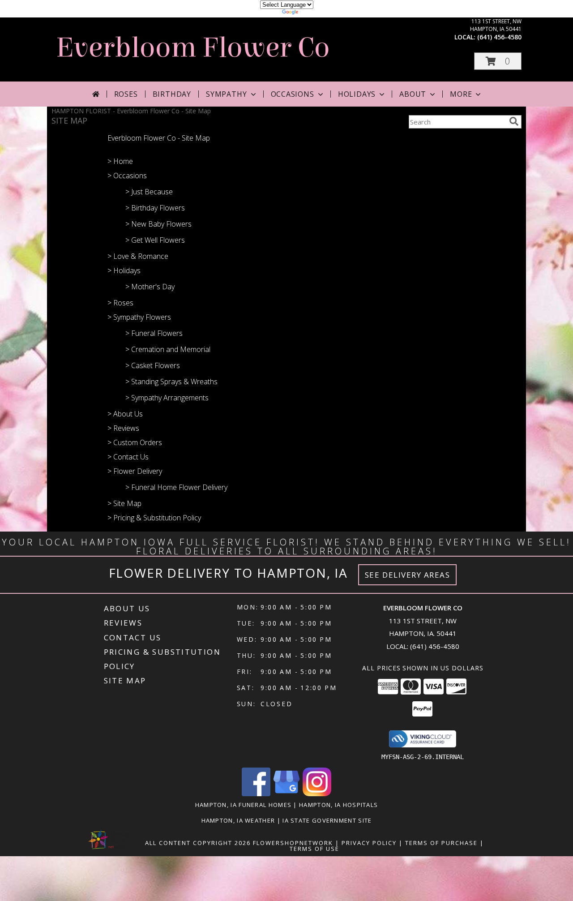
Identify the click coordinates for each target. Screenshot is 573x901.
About (412, 94)
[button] (498, 61)
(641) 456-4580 (499, 37)
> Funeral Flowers (154, 333)
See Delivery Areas (407, 575)
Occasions (292, 94)
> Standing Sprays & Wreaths (171, 381)
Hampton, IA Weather (238, 820)
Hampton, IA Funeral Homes (243, 805)
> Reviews (123, 428)
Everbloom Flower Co (193, 47)
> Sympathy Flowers (139, 317)
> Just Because (149, 192)
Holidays (357, 94)
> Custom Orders (134, 442)
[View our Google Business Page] (286, 793)
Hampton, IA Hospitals (338, 805)
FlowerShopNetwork (293, 843)
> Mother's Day (150, 287)
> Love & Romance (137, 256)
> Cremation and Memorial (167, 349)
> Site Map (124, 503)
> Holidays (124, 270)
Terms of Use (314, 849)
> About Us (125, 414)
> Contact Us (128, 457)
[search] (514, 121)
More (461, 94)
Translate (313, 13)
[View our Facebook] (256, 793)
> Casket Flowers (152, 365)
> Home (120, 161)
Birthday (172, 94)
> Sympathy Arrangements (167, 398)
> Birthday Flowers (155, 208)
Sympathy (226, 94)
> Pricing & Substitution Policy (154, 518)
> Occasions (127, 175)
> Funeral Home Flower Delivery (176, 487)
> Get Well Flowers (155, 240)
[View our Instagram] (317, 793)
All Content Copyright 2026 (198, 843)
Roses (126, 94)
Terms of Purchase (441, 843)
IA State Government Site (327, 820)
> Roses (120, 303)
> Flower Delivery (134, 471)
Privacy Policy (369, 843)
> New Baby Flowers (158, 224)
